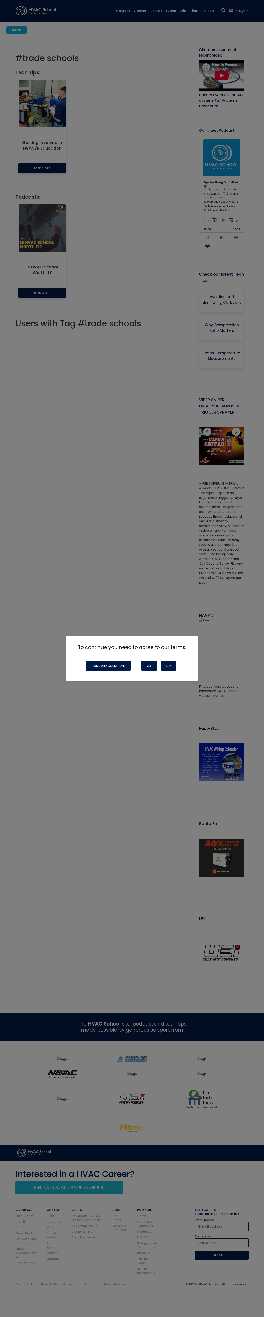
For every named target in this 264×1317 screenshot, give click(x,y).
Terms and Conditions (108, 666)
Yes (149, 666)
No (168, 666)
